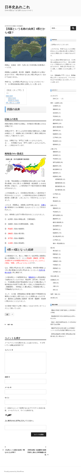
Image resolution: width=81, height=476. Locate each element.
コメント (9, 350)
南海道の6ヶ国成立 (13, 100)
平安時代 (55, 116)
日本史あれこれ (17, 7)
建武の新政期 (57, 127)
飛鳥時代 (31, 277)
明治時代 (55, 141)
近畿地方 (55, 261)
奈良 (54, 290)
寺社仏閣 (53, 276)
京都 (54, 283)
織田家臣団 (58, 183)
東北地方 (55, 250)
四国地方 (55, 268)
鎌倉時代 (55, 123)
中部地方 (55, 258)
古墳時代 (55, 106)
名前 (7, 377)
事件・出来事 (54, 103)
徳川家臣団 (58, 190)
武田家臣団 (58, 179)
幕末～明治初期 (58, 243)
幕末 (54, 197)
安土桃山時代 (57, 236)
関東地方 (55, 254)
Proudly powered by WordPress (14, 471)
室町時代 (55, 130)
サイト (7, 398)
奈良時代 (55, 113)
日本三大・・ (57, 98)
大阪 (54, 286)
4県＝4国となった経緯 (13, 102)
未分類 (52, 298)
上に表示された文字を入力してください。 (20, 421)
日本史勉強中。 (20, 26)
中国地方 (55, 265)
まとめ (52, 96)
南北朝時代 (56, 169)
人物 (51, 149)
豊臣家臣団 (58, 186)
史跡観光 (53, 280)
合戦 (51, 205)
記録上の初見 (12, 98)
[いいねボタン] (7, 314)
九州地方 (55, 272)
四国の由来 (9, 96)
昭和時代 (55, 144)
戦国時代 (55, 134)
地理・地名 (10, 324)
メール (8, 387)
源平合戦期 (56, 120)
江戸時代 (55, 137)
